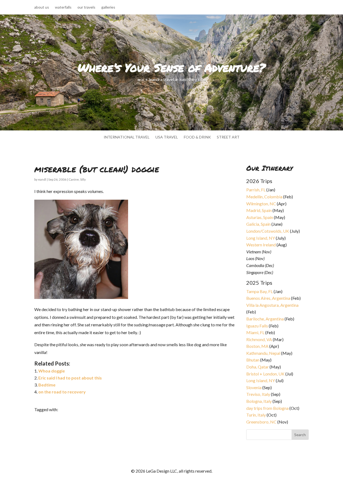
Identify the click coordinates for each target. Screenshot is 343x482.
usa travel (166, 137)
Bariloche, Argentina (265, 318)
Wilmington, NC (261, 203)
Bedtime (46, 384)
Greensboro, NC (261, 421)
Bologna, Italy (259, 401)
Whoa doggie (51, 370)
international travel (127, 137)
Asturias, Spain (259, 217)
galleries (108, 7)
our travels (86, 7)
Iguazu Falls (257, 325)
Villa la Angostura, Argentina (272, 305)
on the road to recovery (62, 391)
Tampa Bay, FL (259, 291)
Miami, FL (255, 332)
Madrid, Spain (259, 210)
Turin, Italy (256, 414)
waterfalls (63, 7)
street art (228, 137)
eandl (42, 179)
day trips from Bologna (267, 408)
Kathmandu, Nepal (263, 353)
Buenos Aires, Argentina (268, 298)
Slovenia (254, 387)
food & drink (197, 137)
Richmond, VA (259, 339)
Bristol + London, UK (265, 373)
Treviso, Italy (258, 394)
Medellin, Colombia (264, 196)
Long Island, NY (260, 237)
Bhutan (252, 359)
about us (41, 7)
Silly (83, 179)
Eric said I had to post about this (70, 377)
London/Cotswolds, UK (267, 230)
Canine (74, 179)
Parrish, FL (256, 189)
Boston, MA (257, 346)
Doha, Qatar (257, 366)
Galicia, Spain (258, 224)
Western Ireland (261, 244)
